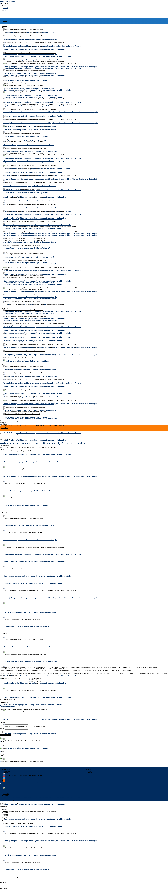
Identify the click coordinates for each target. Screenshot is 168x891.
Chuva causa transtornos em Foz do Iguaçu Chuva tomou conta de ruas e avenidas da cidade (37, 90)
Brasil (5, 252)
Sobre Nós (6, 5)
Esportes (6, 391)
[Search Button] (17, 877)
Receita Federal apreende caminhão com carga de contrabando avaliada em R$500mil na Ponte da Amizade (42, 68)
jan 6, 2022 (3, 447)
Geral (5, 27)
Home (5, 21)
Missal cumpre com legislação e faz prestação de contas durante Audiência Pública (33, 97)
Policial (6, 269)
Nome (2, 725)
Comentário (4, 722)
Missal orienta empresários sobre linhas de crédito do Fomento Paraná (29, 161)
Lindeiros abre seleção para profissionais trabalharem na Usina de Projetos (30, 54)
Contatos (6, 10)
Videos (5, 755)
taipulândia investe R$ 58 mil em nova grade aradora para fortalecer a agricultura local (35, 75)
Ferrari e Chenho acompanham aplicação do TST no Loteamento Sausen (30, 612)
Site (1, 732)
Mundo (6, 634)
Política (6, 83)
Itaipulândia (7, 439)
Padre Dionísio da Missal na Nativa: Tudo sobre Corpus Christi (26, 262)
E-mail (2, 728)
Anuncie (6, 8)
